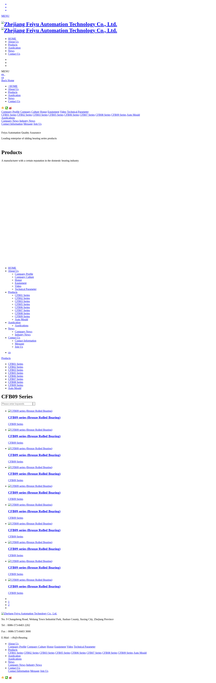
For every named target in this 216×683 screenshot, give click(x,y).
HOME (12, 38)
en (3, 74)
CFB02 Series (24, 114)
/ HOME (13, 86)
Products (12, 44)
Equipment (53, 111)
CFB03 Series (40, 114)
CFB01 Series (8, 114)
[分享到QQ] (2, 108)
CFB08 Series (103, 114)
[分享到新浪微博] (10, 108)
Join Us (37, 123)
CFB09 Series (118, 114)
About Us (13, 41)
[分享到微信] (6, 108)
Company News (10, 120)
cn (2, 77)
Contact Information (12, 123)
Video (63, 111)
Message (28, 123)
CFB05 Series (55, 114)
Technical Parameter (78, 111)
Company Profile (10, 111)
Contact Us (14, 53)
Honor (43, 111)
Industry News (27, 120)
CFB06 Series (71, 114)
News (11, 50)
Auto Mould (133, 114)
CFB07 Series (87, 114)
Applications (8, 117)
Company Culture (29, 111)
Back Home (7, 80)
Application (14, 47)
